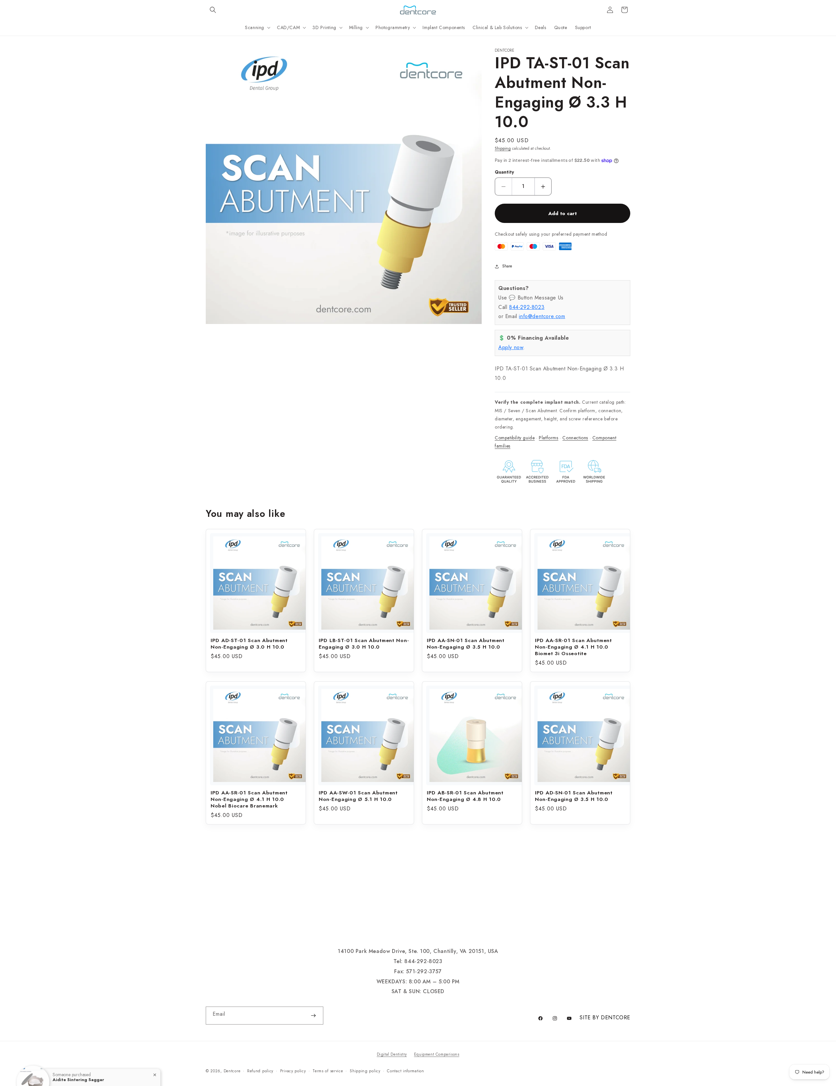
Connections (575, 437)
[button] (213, 10)
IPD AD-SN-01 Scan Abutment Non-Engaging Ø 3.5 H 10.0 (574, 796)
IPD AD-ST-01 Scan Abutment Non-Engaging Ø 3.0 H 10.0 (249, 643)
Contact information (405, 1071)
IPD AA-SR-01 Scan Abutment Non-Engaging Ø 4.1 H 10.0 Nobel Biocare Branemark (249, 799)
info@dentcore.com (542, 316)
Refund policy (260, 1071)
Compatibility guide (515, 437)
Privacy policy (293, 1071)
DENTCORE (615, 1017)
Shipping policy (365, 1071)
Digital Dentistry (392, 1054)
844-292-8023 (526, 307)
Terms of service (328, 1071)
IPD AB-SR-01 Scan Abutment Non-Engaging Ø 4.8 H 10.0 (465, 796)
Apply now (510, 347)
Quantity (504, 172)
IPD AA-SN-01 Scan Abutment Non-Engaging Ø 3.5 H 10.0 (466, 643)
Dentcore (232, 1071)
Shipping (503, 148)
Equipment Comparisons (436, 1054)
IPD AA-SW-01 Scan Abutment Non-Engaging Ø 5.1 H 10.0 (358, 796)
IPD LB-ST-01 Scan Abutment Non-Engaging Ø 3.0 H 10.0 (364, 643)
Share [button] (507, 266)
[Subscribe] (313, 1016)
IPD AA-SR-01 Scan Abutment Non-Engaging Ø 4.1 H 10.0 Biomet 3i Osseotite (573, 647)
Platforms (548, 437)
